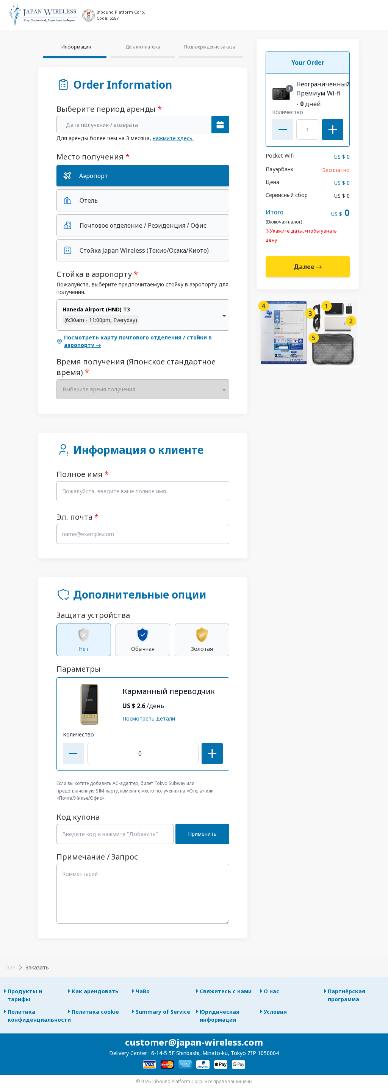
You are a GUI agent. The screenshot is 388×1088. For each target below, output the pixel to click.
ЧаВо (143, 991)
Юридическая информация (219, 1015)
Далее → (308, 267)
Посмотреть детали (148, 718)
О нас (271, 991)
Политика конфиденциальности (36, 1015)
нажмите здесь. (173, 138)
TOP (10, 967)
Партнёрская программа (346, 995)
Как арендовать (95, 991)
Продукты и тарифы (25, 995)
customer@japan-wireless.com (194, 1042)
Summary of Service (163, 1011)
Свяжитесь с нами (226, 991)
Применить (202, 833)
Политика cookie (95, 1011)
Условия (275, 1011)
